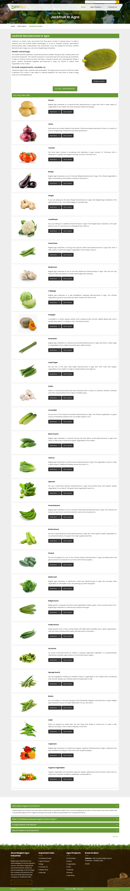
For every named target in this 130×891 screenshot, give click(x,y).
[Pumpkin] (28, 323)
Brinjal (51, 172)
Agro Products (96, 7)
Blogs (41, 864)
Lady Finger (53, 362)
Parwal (51, 553)
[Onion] (28, 132)
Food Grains (71, 858)
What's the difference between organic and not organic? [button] (34, 819)
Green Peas (52, 243)
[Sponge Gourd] (28, 681)
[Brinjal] (28, 180)
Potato (51, 100)
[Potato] (28, 109)
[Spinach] (28, 490)
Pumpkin (51, 315)
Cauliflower (53, 219)
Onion (50, 124)
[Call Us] (12, 1)
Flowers (70, 873)
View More (71, 875)
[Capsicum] (28, 752)
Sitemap (42, 873)
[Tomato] (28, 156)
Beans (50, 696)
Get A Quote (100, 81)
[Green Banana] (28, 514)
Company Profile (45, 858)
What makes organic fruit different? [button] (26, 806)
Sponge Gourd (54, 672)
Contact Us (112, 7)
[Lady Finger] (28, 371)
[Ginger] (28, 204)
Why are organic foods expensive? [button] (25, 830)
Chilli (50, 720)
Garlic (50, 386)
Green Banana (54, 505)
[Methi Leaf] (28, 585)
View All (115, 837)
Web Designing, (90, 889)
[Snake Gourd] (28, 633)
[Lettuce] (28, 466)
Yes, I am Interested (66, 89)
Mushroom (52, 267)
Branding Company (113, 889)
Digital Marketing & (101, 889)
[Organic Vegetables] (28, 776)
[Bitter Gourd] (28, 442)
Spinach (51, 482)
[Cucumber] (28, 419)
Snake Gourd (53, 625)
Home (83, 7)
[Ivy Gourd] (28, 657)
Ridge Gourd (53, 601)
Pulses (69, 861)
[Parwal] (28, 562)
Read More (53, 112)
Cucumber (52, 410)
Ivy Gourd (52, 648)
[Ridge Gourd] (28, 609)
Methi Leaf (52, 577)
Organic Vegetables (56, 768)
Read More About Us (21, 882)
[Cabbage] (28, 299)
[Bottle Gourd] (28, 538)
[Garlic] (28, 395)
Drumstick (52, 339)
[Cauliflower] (28, 228)
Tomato (51, 148)
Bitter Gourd (53, 434)
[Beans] (28, 705)
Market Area (43, 870)
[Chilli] (28, 728)
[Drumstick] (28, 347)
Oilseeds (70, 870)
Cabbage (52, 291)
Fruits (69, 867)
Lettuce (51, 458)
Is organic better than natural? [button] (24, 825)
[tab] (65, 806)
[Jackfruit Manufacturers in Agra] (99, 59)
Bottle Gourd (53, 529)
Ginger (51, 195)
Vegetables (21, 26)
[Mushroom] (28, 275)
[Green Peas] (28, 252)
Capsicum (52, 744)
